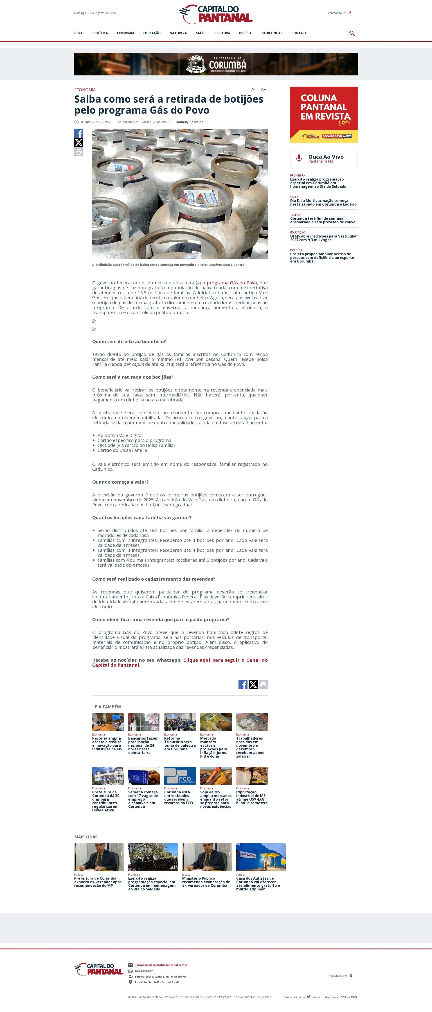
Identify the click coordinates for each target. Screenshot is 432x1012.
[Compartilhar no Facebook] (78, 133)
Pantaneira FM (337, 13)
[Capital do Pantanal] (216, 15)
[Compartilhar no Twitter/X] (78, 142)
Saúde (201, 33)
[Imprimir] (78, 151)
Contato (299, 33)
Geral (79, 33)
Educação (152, 33)
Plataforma (332, 997)
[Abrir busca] (353, 33)
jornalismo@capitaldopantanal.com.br (161, 965)
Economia (125, 33)
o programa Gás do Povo (229, 283)
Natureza (178, 33)
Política (100, 33)
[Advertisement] (324, 300)
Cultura (222, 33)
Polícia (245, 33)
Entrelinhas (271, 33)
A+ (263, 89)
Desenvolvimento (295, 997)
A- (253, 89)
